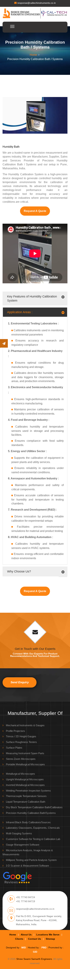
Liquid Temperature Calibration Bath (25, 801)
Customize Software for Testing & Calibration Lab (33, 839)
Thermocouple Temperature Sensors (26, 796)
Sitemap (50, 938)
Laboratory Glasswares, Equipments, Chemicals (33, 827)
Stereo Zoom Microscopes (21, 758)
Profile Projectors (15, 730)
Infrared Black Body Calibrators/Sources (28, 822)
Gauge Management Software (22, 844)
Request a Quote (35, 211)
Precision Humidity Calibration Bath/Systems (31, 812)
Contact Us (34, 938)
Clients (19, 938)
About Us (26, 934)
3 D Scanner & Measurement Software (27, 865)
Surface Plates (14, 747)
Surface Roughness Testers (21, 742)
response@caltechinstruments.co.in (36, 3)
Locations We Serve (47, 934)
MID (23, 947)
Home (33, 54)
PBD (43, 947)
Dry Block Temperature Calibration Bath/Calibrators (34, 807)
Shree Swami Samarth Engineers (34, 959)
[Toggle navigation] (65, 27)
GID (35, 951)
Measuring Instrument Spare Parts (25, 753)
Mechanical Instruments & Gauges (25, 725)
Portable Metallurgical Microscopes (25, 764)
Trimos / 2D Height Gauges (21, 736)
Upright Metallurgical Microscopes (25, 779)
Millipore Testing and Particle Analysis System (31, 860)
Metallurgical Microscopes (20, 773)
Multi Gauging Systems (19, 833)
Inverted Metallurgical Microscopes (25, 785)
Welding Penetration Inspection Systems (28, 790)
